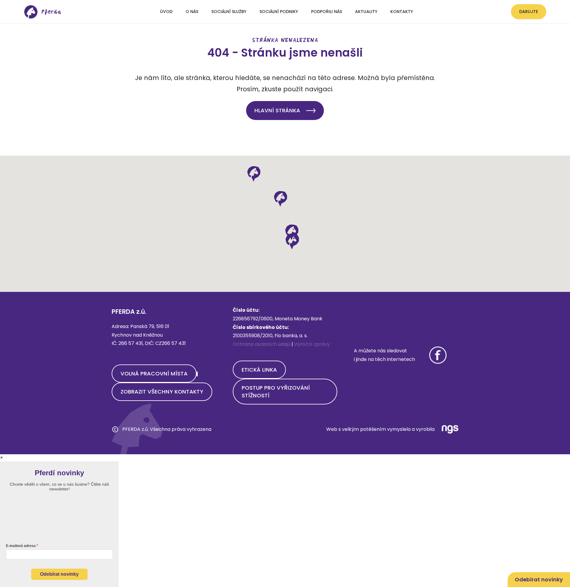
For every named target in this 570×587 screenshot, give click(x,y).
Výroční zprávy (312, 344)
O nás (192, 12)
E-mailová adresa (21, 546)
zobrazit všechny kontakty (162, 391)
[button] (292, 241)
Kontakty (401, 12)
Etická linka (259, 369)
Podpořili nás (326, 12)
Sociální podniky (278, 12)
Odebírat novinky (59, 574)
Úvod (166, 12)
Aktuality (366, 12)
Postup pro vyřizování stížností (276, 391)
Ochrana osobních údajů (261, 344)
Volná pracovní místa (154, 373)
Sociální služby (228, 12)
